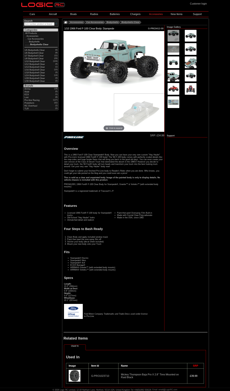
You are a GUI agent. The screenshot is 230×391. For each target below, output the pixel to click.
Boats (73, 14)
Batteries (115, 14)
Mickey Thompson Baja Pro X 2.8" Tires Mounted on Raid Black (150, 376)
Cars (32, 14)
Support (197, 14)
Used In (75, 346)
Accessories (156, 14)
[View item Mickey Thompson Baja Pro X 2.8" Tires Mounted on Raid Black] (75, 380)
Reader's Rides (118, 171)
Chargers (135, 14)
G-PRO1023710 (100, 376)
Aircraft (53, 14)
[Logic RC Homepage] (43, 6)
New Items (176, 14)
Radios (94, 14)
